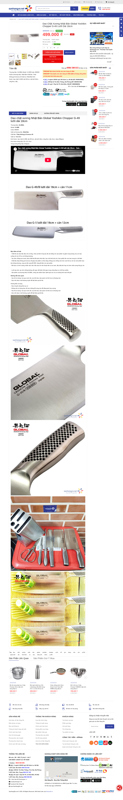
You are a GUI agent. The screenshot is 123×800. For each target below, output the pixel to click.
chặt (18, 652)
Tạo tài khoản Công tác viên (70, 744)
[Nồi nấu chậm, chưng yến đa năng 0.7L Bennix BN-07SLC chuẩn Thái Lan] (94, 86)
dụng (69, 652)
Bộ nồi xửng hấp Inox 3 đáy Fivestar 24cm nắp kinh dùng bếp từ (17, 686)
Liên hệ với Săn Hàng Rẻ (43, 741)
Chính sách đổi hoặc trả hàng (17, 744)
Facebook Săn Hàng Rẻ (17, 784)
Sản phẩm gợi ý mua (43, 658)
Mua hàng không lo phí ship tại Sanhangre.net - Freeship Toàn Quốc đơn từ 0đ (101, 49)
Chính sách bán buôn (42, 726)
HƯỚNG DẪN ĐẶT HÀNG (51, 113)
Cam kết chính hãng (41, 720)
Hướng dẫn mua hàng (42, 729)
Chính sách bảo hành (15, 732)
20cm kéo (24, 654)
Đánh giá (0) (34, 113)
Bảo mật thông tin (14, 726)
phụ (34, 654)
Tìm (74, 8)
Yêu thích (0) (88, 2)
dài (18, 654)
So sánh (78, 2)
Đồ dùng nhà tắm (18, 708)
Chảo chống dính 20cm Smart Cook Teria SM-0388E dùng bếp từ (57, 686)
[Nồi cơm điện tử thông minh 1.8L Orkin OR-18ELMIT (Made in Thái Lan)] (94, 138)
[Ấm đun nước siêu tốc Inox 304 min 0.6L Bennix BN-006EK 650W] (94, 99)
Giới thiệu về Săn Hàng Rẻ (16, 720)
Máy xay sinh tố (43, 708)
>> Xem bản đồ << (78, 86)
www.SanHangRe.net (16, 786)
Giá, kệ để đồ (70, 704)
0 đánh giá (51, 31)
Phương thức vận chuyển (16, 738)
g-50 (57, 652)
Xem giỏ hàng (66, 726)
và (29, 654)
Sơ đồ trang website (41, 738)
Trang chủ (13, 19)
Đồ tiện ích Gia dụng (72, 708)
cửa (79, 652)
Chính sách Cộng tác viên (69, 741)
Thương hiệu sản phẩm (42, 735)
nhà (74, 652)
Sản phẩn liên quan (19, 658)
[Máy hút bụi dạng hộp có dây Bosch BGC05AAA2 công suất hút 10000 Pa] (93, 125)
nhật (29, 652)
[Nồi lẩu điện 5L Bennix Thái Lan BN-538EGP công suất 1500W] (94, 73)
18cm (45, 654)
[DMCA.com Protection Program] (105, 765)
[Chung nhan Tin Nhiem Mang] (89, 765)
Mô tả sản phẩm (17, 113)
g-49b (51, 654)
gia (65, 652)
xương (23, 652)
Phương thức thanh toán (16, 741)
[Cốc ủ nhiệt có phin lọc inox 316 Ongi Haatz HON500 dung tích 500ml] (94, 112)
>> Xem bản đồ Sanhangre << (18, 779)
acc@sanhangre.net (16, 781)
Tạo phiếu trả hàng (67, 732)
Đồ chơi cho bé (17, 704)
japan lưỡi (12, 654)
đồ (61, 652)
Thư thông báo (66, 729)
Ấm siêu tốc (96, 704)
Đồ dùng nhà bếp (44, 704)
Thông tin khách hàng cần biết (17, 729)
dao (14, 652)
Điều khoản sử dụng (14, 723)
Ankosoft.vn (49, 791)
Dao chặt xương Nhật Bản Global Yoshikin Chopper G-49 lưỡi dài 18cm (40, 19)
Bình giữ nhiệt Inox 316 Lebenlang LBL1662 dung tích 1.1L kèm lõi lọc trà (37, 686)
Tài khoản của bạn (67, 720)
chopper (51, 652)
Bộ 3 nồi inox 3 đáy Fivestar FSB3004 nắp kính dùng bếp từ (78, 686)
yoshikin (45, 652)
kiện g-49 (39, 654)
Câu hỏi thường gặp (14, 735)
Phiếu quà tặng (66, 723)
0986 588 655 (106, 9)
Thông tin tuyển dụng (42, 723)
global (38, 652)
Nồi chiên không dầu (98, 708)
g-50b (83, 652)
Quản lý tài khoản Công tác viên (71, 747)
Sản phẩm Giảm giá (41, 732)
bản (33, 652)
